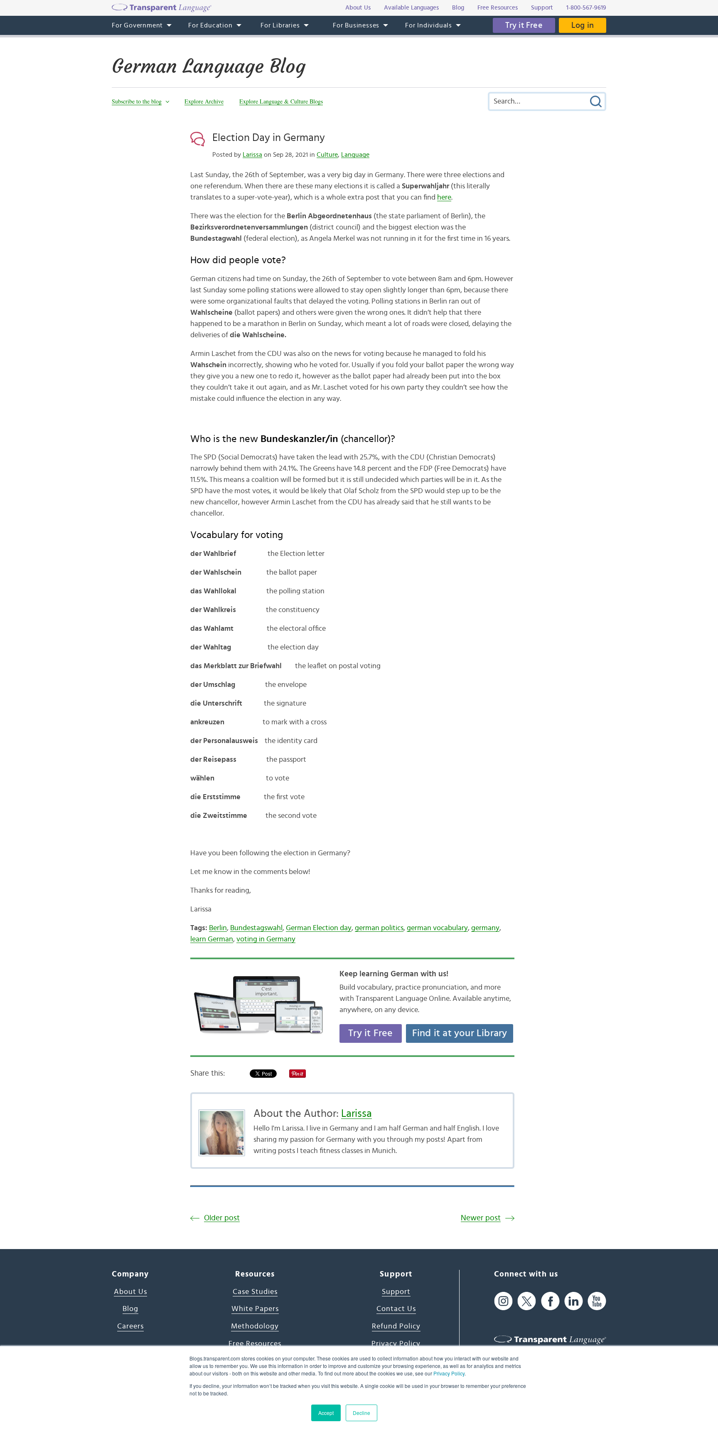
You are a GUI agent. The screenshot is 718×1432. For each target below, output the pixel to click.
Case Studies (255, 1292)
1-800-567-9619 (586, 8)
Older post (222, 1218)
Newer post (481, 1218)
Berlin (218, 928)
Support (396, 1292)
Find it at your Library (459, 1033)
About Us (130, 1292)
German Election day (319, 928)
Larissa (252, 154)
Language (355, 154)
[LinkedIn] (573, 1301)
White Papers (255, 1309)
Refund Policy (396, 1326)
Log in (582, 25)
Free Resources (255, 1344)
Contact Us (396, 1309)
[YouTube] (597, 1301)
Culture (327, 154)
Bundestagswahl (256, 928)
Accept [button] (326, 1412)
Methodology (255, 1326)
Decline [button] (361, 1412)
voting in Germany (265, 939)
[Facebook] (550, 1301)
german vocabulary (437, 928)
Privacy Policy (449, 1373)
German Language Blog (208, 66)
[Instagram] (503, 1301)
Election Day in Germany (268, 137)
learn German (211, 939)
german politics (379, 928)
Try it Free (524, 25)
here (444, 197)
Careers (130, 1326)
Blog (130, 1309)
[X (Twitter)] (526, 1301)
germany (485, 928)
